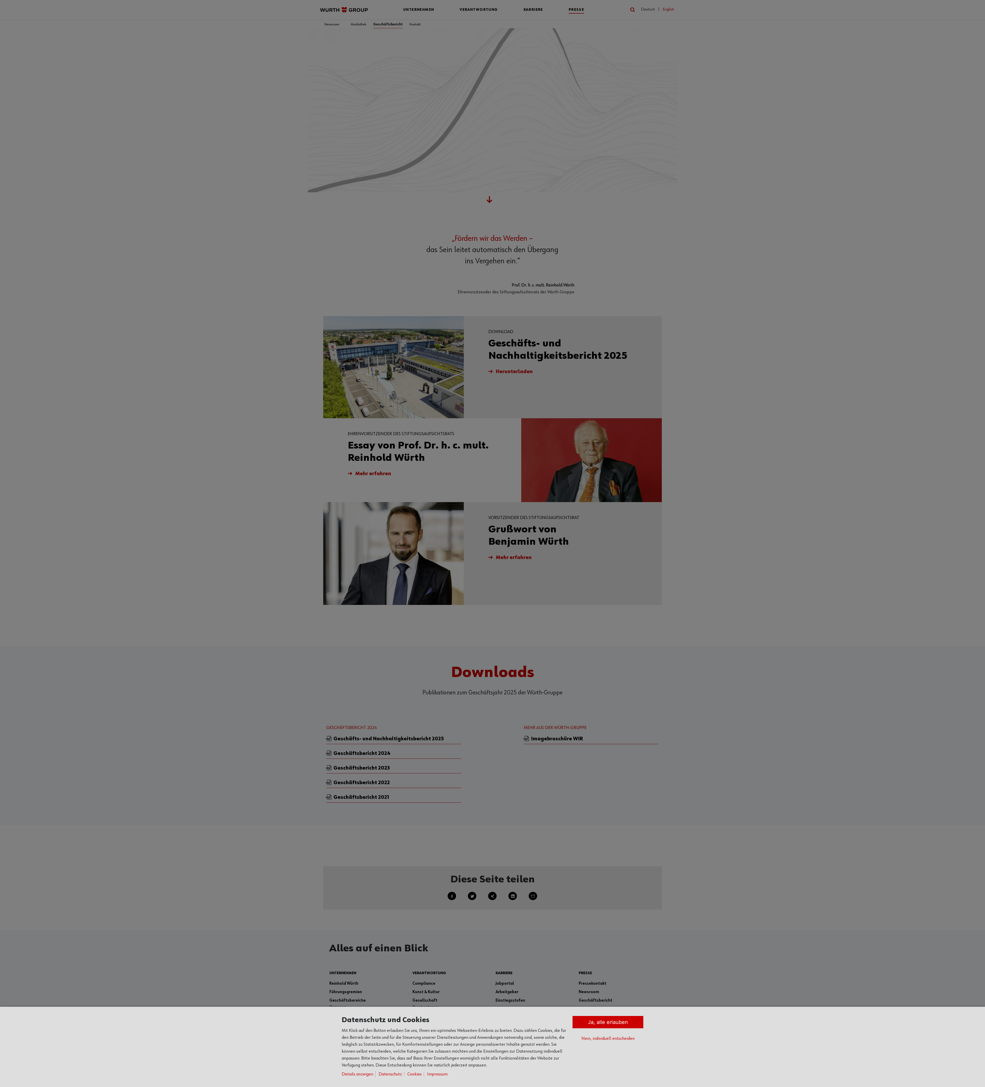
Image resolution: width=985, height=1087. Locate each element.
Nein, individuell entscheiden (608, 1038)
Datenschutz (390, 1074)
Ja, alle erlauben (608, 1022)
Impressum (437, 1074)
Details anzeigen (357, 1074)
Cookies (414, 1074)
